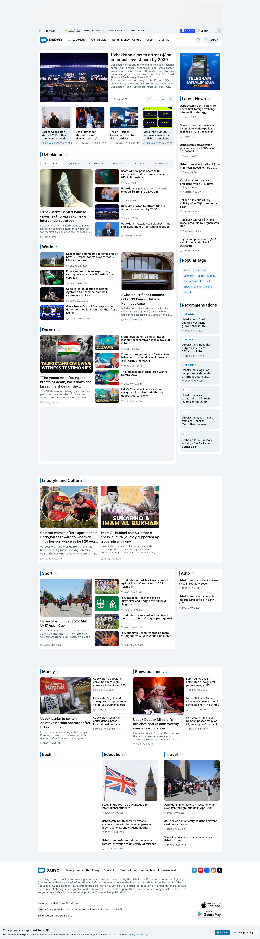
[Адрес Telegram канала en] (194, 870)
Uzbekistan (79, 39)
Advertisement (167, 870)
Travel (187, 292)
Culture (136, 39)
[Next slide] (171, 99)
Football (205, 281)
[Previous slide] (149, 99)
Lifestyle (163, 39)
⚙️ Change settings (244, 932)
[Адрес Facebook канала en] (207, 870)
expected (135, 69)
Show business (192, 286)
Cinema (208, 286)
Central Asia (98, 39)
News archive (147, 870)
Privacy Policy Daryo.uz (139, 934)
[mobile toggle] (69, 40)
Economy (189, 275)
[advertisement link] (187, 31)
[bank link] (72, 30)
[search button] (198, 40)
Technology (190, 281)
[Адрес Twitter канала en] (219, 870)
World (115, 39)
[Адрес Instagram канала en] (213, 870)
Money (125, 39)
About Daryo (93, 870)
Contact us (111, 870)
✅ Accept (222, 932)
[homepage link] (51, 40)
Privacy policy (74, 870)
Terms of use (128, 870)
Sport (149, 39)
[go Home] (48, 870)
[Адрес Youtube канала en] (200, 870)
